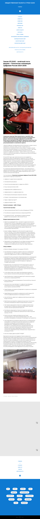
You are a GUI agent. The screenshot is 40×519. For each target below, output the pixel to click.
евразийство (10, 495)
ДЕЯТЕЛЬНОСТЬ (20, 471)
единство (14, 492)
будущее (20, 495)
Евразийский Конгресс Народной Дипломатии (20, 47)
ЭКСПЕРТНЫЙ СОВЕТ (20, 41)
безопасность (29, 495)
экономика (28, 499)
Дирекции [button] (20, 23)
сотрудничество (24, 492)
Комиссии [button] (20, 21)
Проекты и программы (20, 49)
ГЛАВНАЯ (20, 6)
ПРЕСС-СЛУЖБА (20, 34)
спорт (19, 499)
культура (11, 499)
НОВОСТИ (20, 27)
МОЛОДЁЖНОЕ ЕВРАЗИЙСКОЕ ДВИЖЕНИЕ (20, 36)
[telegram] (20, 11)
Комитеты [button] (20, 18)
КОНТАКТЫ (20, 32)
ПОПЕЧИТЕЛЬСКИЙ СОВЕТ (20, 43)
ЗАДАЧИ (20, 469)
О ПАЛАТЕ (20, 16)
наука (16, 502)
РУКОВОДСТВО (20, 25)
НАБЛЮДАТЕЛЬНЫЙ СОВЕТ (20, 38)
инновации (24, 502)
